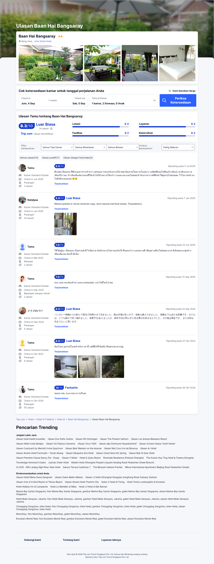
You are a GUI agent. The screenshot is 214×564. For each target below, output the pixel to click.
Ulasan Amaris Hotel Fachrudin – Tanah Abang (39, 453)
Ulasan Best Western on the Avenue (83, 448)
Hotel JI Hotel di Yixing (113, 482)
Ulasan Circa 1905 (87, 443)
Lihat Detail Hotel (42, 41)
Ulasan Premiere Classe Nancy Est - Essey (37, 457)
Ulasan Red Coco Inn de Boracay (121, 448)
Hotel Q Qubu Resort (90, 457)
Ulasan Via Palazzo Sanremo (60, 443)
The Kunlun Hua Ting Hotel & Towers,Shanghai (170, 457)
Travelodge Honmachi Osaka (31, 462)
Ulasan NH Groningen (86, 439)
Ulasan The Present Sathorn (114, 439)
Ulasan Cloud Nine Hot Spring (111, 453)
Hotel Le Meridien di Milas (63, 486)
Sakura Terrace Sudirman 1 (77, 467)
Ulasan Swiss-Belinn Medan (69, 477)
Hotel (31, 419)
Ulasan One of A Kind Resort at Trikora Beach (39, 482)
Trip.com (20, 419)
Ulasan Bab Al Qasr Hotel (141, 453)
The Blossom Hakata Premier (108, 467)
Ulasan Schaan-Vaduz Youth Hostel (157, 443)
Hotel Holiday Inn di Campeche (32, 486)
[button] (185, 5)
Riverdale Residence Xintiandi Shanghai (123, 457)
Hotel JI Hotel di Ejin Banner (93, 486)
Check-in (25, 98)
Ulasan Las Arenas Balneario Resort (149, 439)
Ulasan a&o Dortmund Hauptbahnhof (118, 443)
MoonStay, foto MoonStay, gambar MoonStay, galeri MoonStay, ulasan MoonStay (58, 514)
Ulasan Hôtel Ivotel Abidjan (30, 443)
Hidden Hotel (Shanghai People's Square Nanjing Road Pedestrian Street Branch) (112, 462)
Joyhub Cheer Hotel (58, 462)
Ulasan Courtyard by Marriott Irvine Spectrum (39, 448)
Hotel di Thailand (45, 419)
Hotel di (61, 419)
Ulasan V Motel (69, 457)
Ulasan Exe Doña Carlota (60, 439)
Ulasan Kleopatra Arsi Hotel (80, 453)
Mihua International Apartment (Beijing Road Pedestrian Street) (157, 467)
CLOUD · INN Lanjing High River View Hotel (38, 467)
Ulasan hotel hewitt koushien (30, 439)
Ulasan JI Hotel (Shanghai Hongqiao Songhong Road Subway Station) (121, 477)
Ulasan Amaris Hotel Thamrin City (82, 482)
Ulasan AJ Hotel (148, 448)
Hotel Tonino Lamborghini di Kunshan (146, 482)
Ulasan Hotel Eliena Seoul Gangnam (34, 477)
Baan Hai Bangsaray (78, 419)
